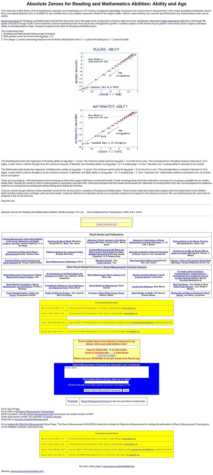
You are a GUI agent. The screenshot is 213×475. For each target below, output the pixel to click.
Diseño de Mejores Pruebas (57, 293)
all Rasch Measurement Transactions (35, 411)
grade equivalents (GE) (173, 21)
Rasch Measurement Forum (95, 401)
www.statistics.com (129, 308)
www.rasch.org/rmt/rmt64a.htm (118, 466)
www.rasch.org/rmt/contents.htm (27, 471)
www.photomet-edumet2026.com (142, 322)
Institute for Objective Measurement (25, 424)
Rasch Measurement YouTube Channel (124, 267)
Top (9, 409)
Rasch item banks (10, 21)
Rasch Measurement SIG (40, 414)
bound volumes (53, 417)
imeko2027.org (134, 331)
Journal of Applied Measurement (31, 419)
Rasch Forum (138, 385)
